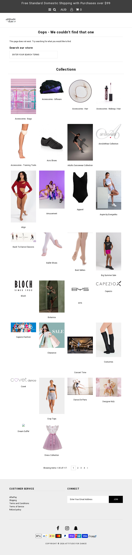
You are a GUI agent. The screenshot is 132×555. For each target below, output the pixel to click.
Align (23, 227)
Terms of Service (16, 507)
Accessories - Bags (23, 119)
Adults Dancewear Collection (80, 165)
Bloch (23, 296)
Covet (23, 386)
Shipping (13, 500)
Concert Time (80, 372)
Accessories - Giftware (51, 99)
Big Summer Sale (108, 275)
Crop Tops (51, 419)
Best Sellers (80, 270)
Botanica (52, 317)
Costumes (108, 362)
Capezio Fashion (23, 337)
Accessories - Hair (80, 109)
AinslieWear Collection (108, 144)
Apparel (80, 209)
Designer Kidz (109, 401)
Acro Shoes (52, 160)
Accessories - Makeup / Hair (108, 109)
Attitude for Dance (76, 544)
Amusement (51, 213)
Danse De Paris (80, 400)
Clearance (51, 353)
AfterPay (13, 497)
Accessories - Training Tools (23, 165)
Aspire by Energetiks (108, 214)
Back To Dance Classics (23, 247)
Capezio (108, 291)
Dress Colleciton (52, 455)
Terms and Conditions (19, 503)
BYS (80, 303)
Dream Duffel (23, 431)
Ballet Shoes (51, 263)
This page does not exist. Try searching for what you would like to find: (40, 41)
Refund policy (15, 510)
